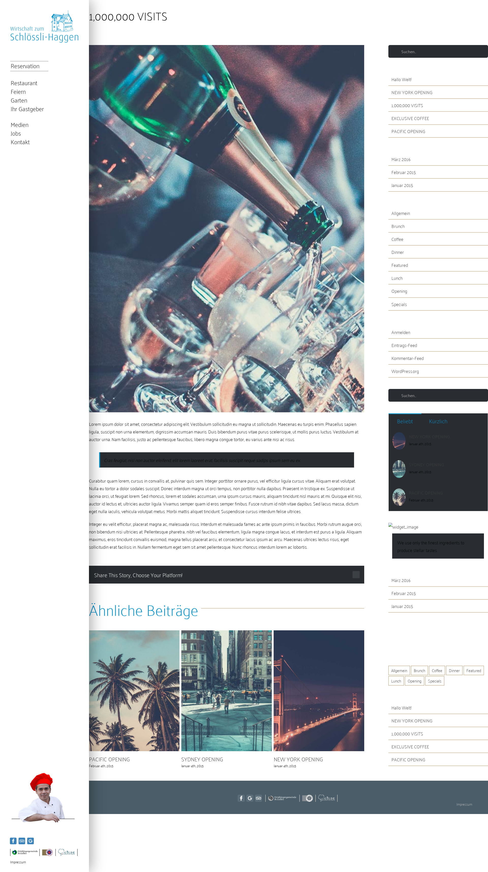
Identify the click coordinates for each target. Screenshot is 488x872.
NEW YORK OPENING (206, 759)
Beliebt (405, 421)
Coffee (397, 239)
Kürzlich (438, 421)
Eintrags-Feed (404, 345)
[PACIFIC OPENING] (399, 492)
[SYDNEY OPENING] (399, 464)
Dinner (397, 252)
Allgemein (400, 213)
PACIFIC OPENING (408, 131)
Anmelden (400, 332)
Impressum (18, 862)
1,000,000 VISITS (407, 105)
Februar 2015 (403, 172)
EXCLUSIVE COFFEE (410, 118)
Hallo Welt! (401, 79)
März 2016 (400, 159)
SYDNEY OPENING (110, 759)
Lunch (397, 278)
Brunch (398, 226)
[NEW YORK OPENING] (399, 436)
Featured (399, 265)
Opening (399, 291)
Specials (399, 304)
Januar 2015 (402, 185)
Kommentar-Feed (407, 358)
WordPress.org (405, 371)
